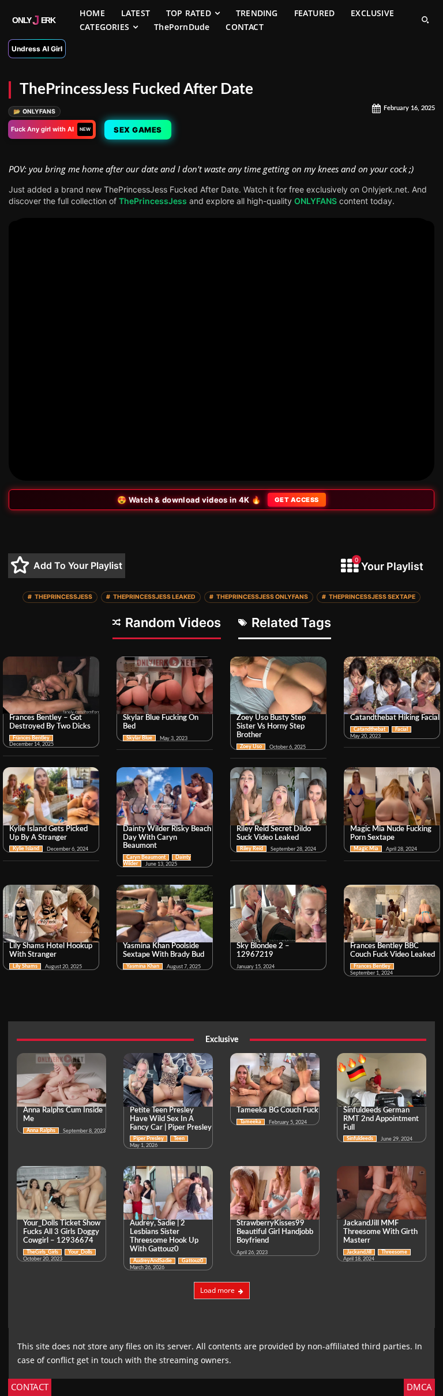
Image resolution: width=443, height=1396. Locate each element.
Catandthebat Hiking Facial (395, 718)
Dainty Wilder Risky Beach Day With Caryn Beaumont (167, 837)
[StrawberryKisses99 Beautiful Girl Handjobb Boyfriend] (275, 1193)
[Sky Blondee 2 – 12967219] (278, 913)
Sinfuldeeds (360, 1138)
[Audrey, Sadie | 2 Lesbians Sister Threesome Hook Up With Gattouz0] (168, 1193)
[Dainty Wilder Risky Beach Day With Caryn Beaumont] (165, 796)
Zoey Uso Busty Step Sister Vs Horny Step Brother (271, 726)
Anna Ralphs (41, 1130)
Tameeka (250, 1122)
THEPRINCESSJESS (60, 597)
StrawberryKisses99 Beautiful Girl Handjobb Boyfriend (274, 1232)
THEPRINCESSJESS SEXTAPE (368, 597)
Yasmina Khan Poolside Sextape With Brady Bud (163, 950)
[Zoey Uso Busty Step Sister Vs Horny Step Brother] (278, 685)
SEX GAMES (139, 129)
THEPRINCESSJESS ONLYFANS (258, 597)
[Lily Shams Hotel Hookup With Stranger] (51, 913)
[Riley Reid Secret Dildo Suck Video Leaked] (278, 796)
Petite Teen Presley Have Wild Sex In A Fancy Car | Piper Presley (171, 1119)
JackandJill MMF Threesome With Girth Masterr (380, 1232)
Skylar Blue (139, 738)
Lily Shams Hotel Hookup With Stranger (50, 950)
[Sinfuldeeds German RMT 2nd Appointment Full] (381, 1080)
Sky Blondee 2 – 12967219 (263, 950)
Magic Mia (366, 848)
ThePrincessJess (153, 201)
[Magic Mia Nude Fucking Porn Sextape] (392, 796)
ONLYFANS (34, 111)
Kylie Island (26, 848)
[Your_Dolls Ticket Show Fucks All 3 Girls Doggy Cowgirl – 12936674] (61, 1193)
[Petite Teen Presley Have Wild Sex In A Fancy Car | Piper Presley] (168, 1080)
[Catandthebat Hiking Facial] (392, 685)
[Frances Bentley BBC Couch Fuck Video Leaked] (392, 913)
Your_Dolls (80, 1252)
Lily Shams (25, 966)
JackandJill (359, 1252)
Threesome (394, 1252)
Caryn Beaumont (146, 857)
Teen (179, 1138)
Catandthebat (369, 729)
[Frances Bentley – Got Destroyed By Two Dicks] (51, 685)
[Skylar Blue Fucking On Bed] (165, 685)
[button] (425, 19)
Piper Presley (148, 1138)
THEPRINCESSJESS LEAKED (151, 597)
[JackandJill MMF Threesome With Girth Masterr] (381, 1193)
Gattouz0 (192, 1260)
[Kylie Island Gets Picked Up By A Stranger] (51, 796)
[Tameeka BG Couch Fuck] (275, 1080)
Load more (217, 1290)
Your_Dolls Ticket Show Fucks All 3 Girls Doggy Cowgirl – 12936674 (61, 1232)
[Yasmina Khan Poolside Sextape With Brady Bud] (165, 913)
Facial (401, 729)
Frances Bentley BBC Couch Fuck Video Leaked (392, 950)
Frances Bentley (31, 738)
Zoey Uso (251, 746)
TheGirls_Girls (42, 1252)
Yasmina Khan (142, 966)
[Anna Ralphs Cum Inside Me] (61, 1080)
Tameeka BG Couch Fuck (277, 1110)
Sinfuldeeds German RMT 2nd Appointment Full (381, 1119)
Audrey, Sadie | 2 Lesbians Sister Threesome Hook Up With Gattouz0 (164, 1236)
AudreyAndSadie (152, 1260)
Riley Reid (251, 848)
